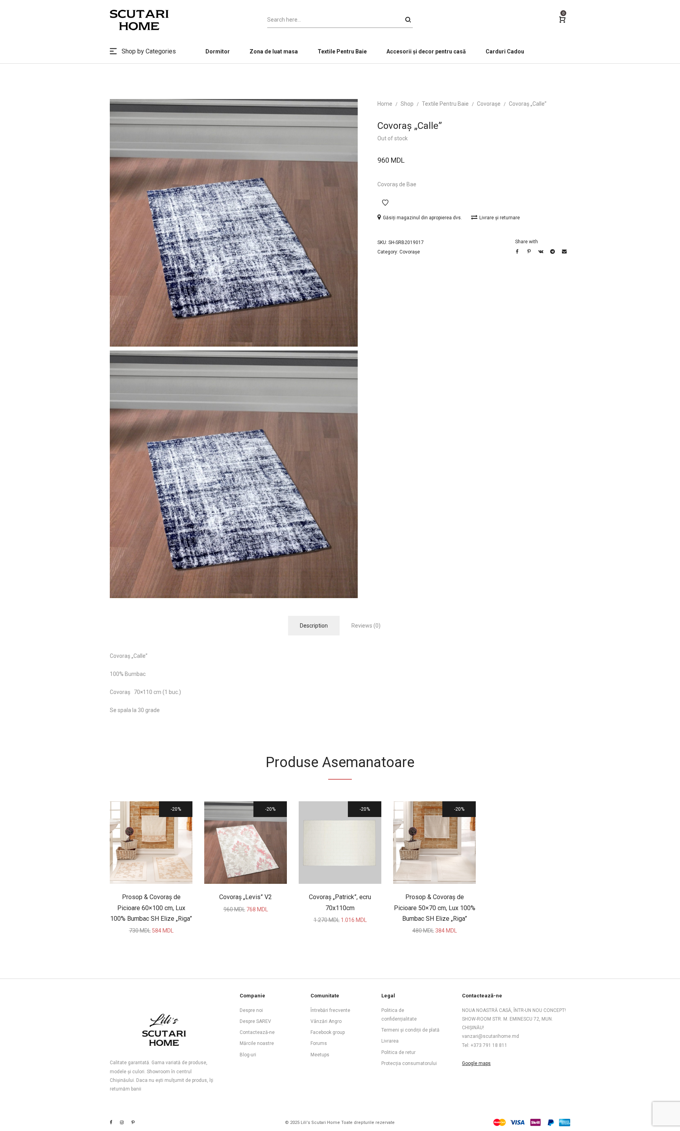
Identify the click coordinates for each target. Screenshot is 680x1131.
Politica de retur (398, 1052)
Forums (318, 1043)
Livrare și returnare (499, 217)
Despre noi (251, 1010)
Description (314, 625)
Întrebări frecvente (330, 1010)
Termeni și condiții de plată (410, 1030)
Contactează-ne (257, 1032)
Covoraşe (489, 104)
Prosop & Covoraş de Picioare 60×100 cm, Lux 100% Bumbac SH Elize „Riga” (151, 907)
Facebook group (327, 1032)
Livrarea (390, 1041)
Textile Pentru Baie (445, 104)
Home (384, 104)
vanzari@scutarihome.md (490, 1036)
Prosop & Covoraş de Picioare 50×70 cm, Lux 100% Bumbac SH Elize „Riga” (434, 907)
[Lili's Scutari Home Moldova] (133, 1122)
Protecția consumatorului (409, 1063)
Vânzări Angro (326, 1021)
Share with (526, 241)
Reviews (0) (366, 625)
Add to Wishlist (385, 203)
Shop (407, 104)
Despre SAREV (255, 1021)
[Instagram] (122, 1122)
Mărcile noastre (257, 1043)
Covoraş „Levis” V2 (245, 897)
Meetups (319, 1055)
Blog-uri (248, 1055)
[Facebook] (111, 1122)
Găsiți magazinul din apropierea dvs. (423, 217)
